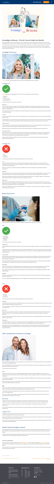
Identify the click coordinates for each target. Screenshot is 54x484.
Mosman (14, 476)
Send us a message (37, 474)
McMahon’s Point (16, 475)
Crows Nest (10, 475)
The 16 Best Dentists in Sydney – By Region (11, 458)
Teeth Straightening (6, 455)
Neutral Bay (10, 476)
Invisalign (4, 80)
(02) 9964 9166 (37, 2)
